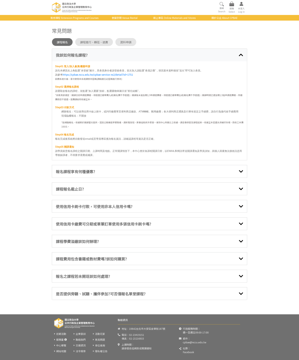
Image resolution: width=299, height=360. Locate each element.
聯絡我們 (81, 339)
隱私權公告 (101, 351)
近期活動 (61, 334)
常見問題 (100, 339)
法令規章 (81, 351)
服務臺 (60, 339)
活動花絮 (100, 334)
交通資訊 (81, 345)
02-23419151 (136, 335)
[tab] (149, 55)
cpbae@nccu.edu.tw (194, 342)
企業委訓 (81, 334)
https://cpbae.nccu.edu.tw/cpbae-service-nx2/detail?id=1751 (98, 74)
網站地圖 (61, 351)
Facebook (188, 352)
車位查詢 (100, 345)
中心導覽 (61, 345)
